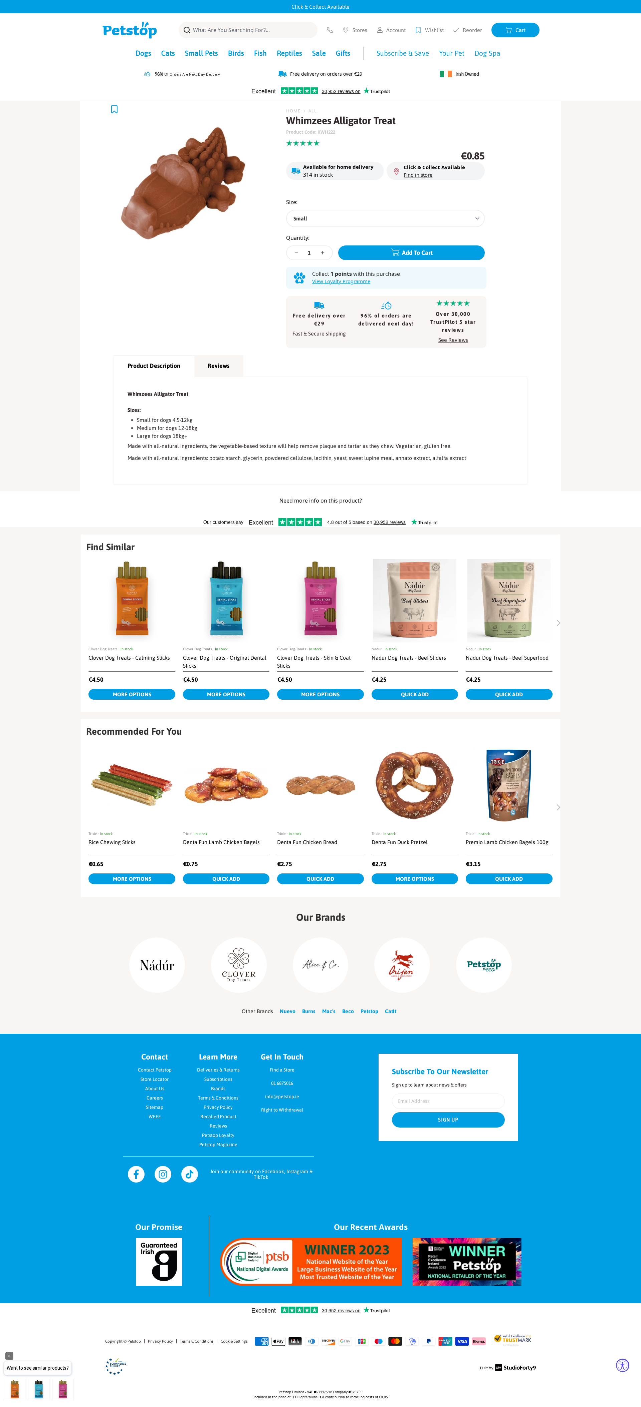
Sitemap (154, 1107)
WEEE (155, 1116)
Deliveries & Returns (218, 1070)
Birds (236, 53)
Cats (168, 53)
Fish (260, 53)
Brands (218, 1088)
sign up (448, 1120)
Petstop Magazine (218, 1144)
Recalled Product (218, 1116)
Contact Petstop (155, 1070)
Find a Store (282, 1070)
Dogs (143, 53)
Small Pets (201, 53)
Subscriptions (218, 1079)
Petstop (134, 1341)
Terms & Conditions (218, 1098)
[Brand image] (157, 965)
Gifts (343, 53)
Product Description (154, 365)
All (312, 111)
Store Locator (155, 1079)
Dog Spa (487, 53)
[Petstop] (129, 30)
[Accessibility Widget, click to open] (622, 1365)
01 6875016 (282, 1083)
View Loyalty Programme (341, 281)
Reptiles (289, 53)
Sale (319, 53)
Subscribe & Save (403, 53)
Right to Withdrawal (282, 1110)
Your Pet (451, 53)
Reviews (218, 365)
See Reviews (453, 340)
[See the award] (311, 1262)
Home (293, 111)
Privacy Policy (218, 1107)
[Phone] (330, 30)
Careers (155, 1098)
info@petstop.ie (282, 1096)
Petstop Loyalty (218, 1135)
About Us (154, 1088)
